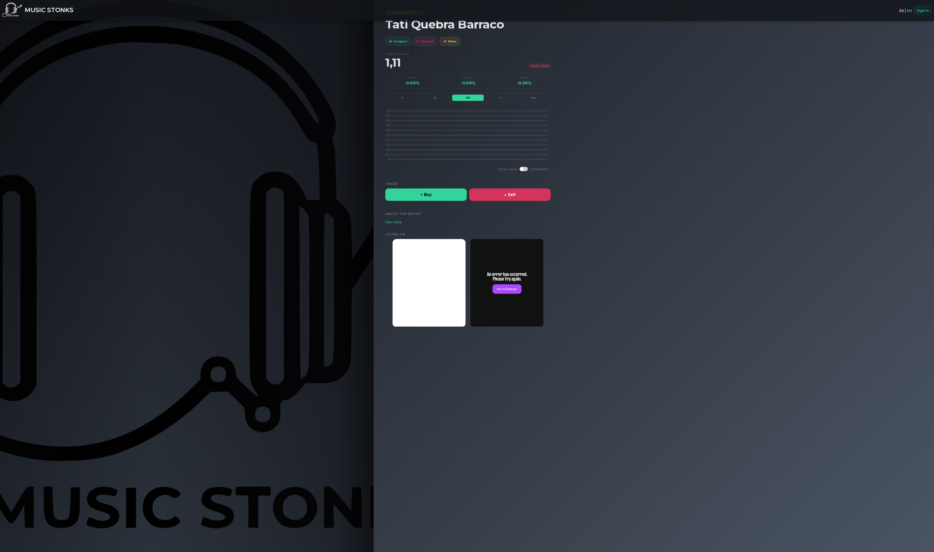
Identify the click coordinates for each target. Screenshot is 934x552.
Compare (398, 41)
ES (901, 11)
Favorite (427, 41)
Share (452, 41)
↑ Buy (426, 194)
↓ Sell (509, 194)
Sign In (923, 10)
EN (909, 11)
